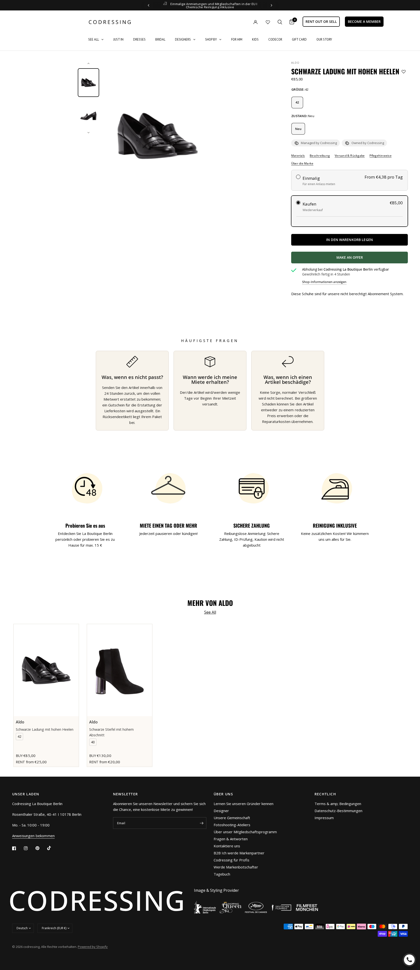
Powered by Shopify (93, 946)
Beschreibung (320, 155)
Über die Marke (302, 163)
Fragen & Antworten (231, 838)
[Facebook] (17, 848)
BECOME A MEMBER (364, 21)
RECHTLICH (325, 794)
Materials (298, 155)
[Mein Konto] (245, 22)
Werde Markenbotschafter (236, 867)
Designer (221, 810)
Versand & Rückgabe (350, 155)
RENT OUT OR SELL (321, 21)
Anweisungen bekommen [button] (33, 836)
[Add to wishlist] (403, 71)
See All (210, 612)
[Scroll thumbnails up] (88, 63)
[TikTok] (52, 848)
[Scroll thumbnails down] (88, 133)
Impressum (324, 817)
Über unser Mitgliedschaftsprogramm (245, 831)
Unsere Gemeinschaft (232, 817)
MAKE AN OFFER (367, 259)
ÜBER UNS (223, 794)
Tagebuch (222, 874)
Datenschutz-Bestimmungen (338, 810)
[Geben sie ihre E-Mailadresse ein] (201, 823)
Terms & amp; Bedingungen (338, 803)
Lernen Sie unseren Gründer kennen (243, 803)
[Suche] (280, 22)
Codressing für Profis (231, 860)
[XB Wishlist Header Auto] (268, 22)
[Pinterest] (40, 848)
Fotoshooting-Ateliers (232, 824)
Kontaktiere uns (227, 845)
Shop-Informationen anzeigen (324, 282)
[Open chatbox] (409, 960)
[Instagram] (29, 848)
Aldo (295, 62)
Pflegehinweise (380, 155)
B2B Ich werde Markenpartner (239, 852)
